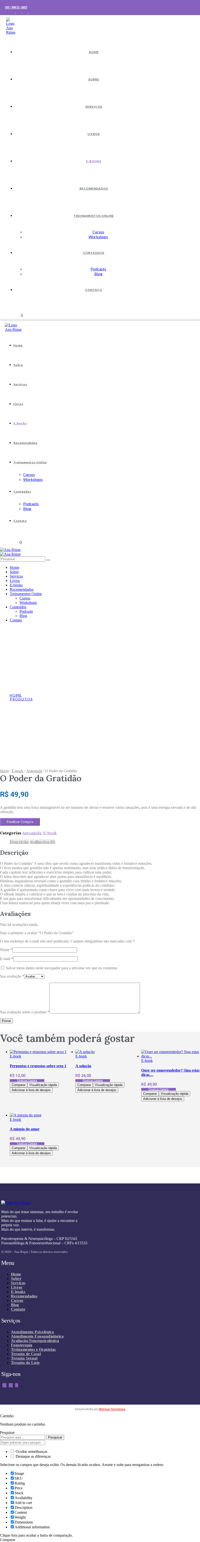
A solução (83, 1066)
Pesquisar (55, 1437)
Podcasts (98, 269)
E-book (17, 771)
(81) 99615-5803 (16, 7)
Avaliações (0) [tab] (42, 841)
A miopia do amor (25, 1129)
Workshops (98, 236)
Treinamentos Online (94, 216)
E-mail (6, 959)
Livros (94, 134)
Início (4, 771)
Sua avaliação (12, 976)
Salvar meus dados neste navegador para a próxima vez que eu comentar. (62, 968)
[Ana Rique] (10, 550)
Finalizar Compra (20, 822)
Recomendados (94, 188)
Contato (93, 290)
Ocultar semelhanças (31, 1451)
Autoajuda (34, 771)
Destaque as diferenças (33, 1456)
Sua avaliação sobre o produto (24, 1012)
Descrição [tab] (19, 841)
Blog (98, 273)
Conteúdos (93, 253)
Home (94, 52)
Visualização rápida (43, 1085)
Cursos (98, 231)
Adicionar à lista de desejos (31, 1090)
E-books (93, 161)
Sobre (93, 79)
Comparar (18, 1085)
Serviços (93, 106)
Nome (6, 950)
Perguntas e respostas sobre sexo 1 (38, 1066)
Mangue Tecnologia (112, 1409)
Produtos (21, 699)
